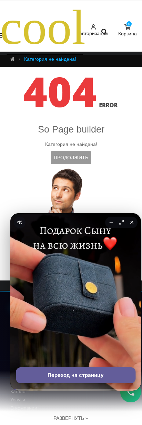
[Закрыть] (131, 222)
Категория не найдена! (50, 59)
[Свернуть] (111, 222)
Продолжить (71, 157)
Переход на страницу (76, 375)
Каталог (19, 391)
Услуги (17, 399)
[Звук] (19, 222)
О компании (23, 408)
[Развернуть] (121, 222)
